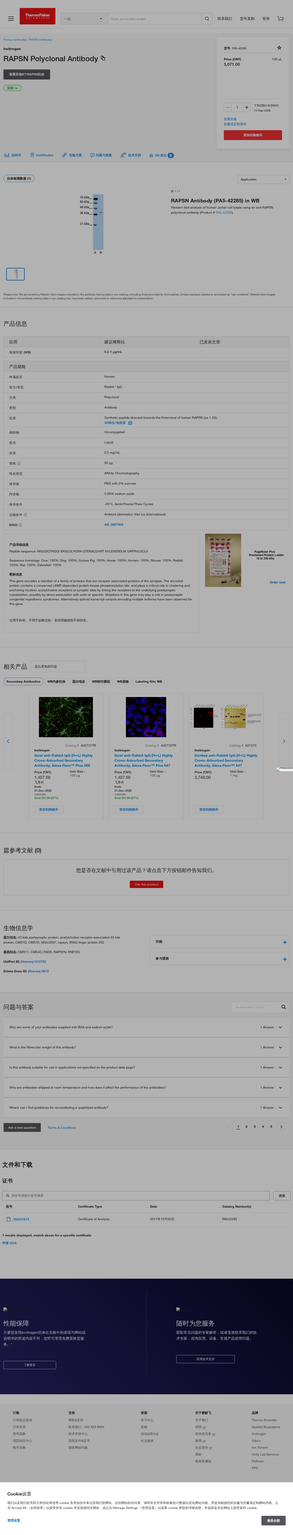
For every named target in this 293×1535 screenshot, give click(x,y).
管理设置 (13, 1520)
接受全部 (273, 1521)
